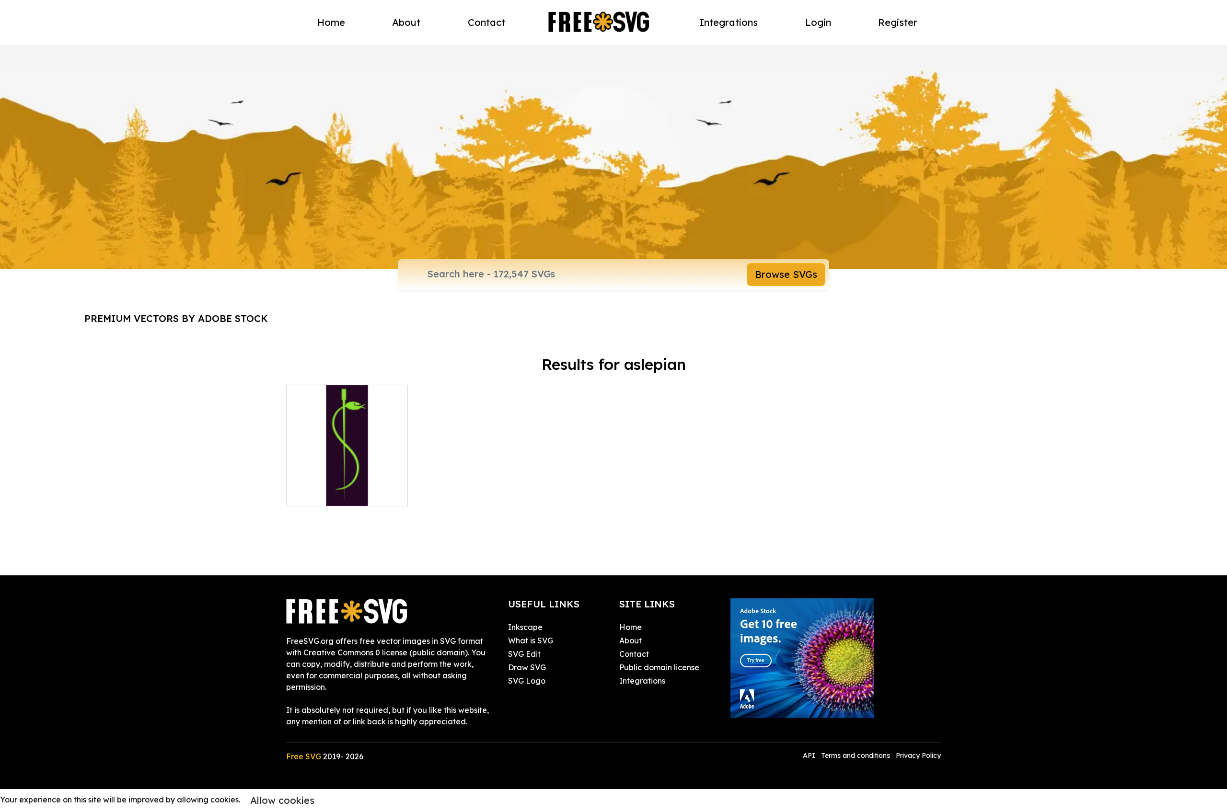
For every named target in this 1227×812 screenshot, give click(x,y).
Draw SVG (527, 667)
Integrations (729, 22)
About (406, 22)
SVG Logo (526, 681)
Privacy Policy (918, 755)
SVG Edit (524, 654)
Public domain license (659, 667)
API (810, 755)
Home (331, 22)
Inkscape (525, 627)
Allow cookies (282, 800)
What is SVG (530, 640)
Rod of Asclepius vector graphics (347, 487)
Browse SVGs (786, 274)
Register (897, 22)
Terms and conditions (855, 755)
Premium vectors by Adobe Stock (176, 318)
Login (818, 22)
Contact (486, 22)
